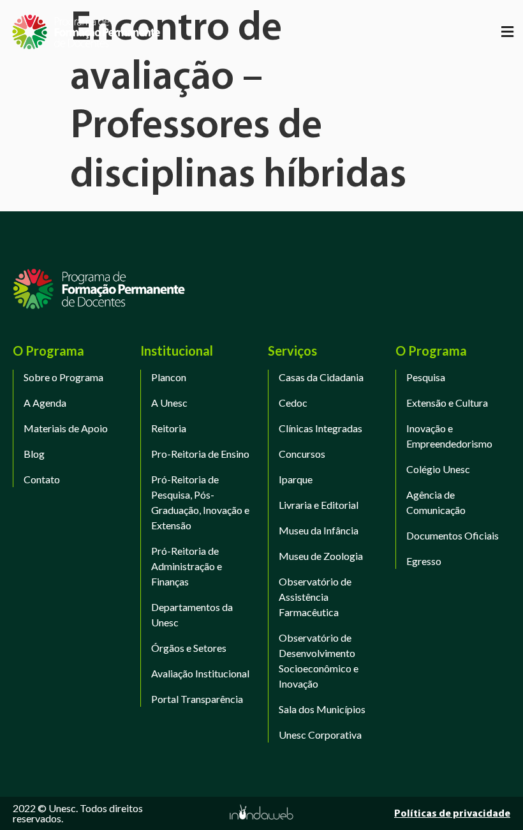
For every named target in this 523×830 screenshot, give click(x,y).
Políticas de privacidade (452, 814)
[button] (507, 31)
